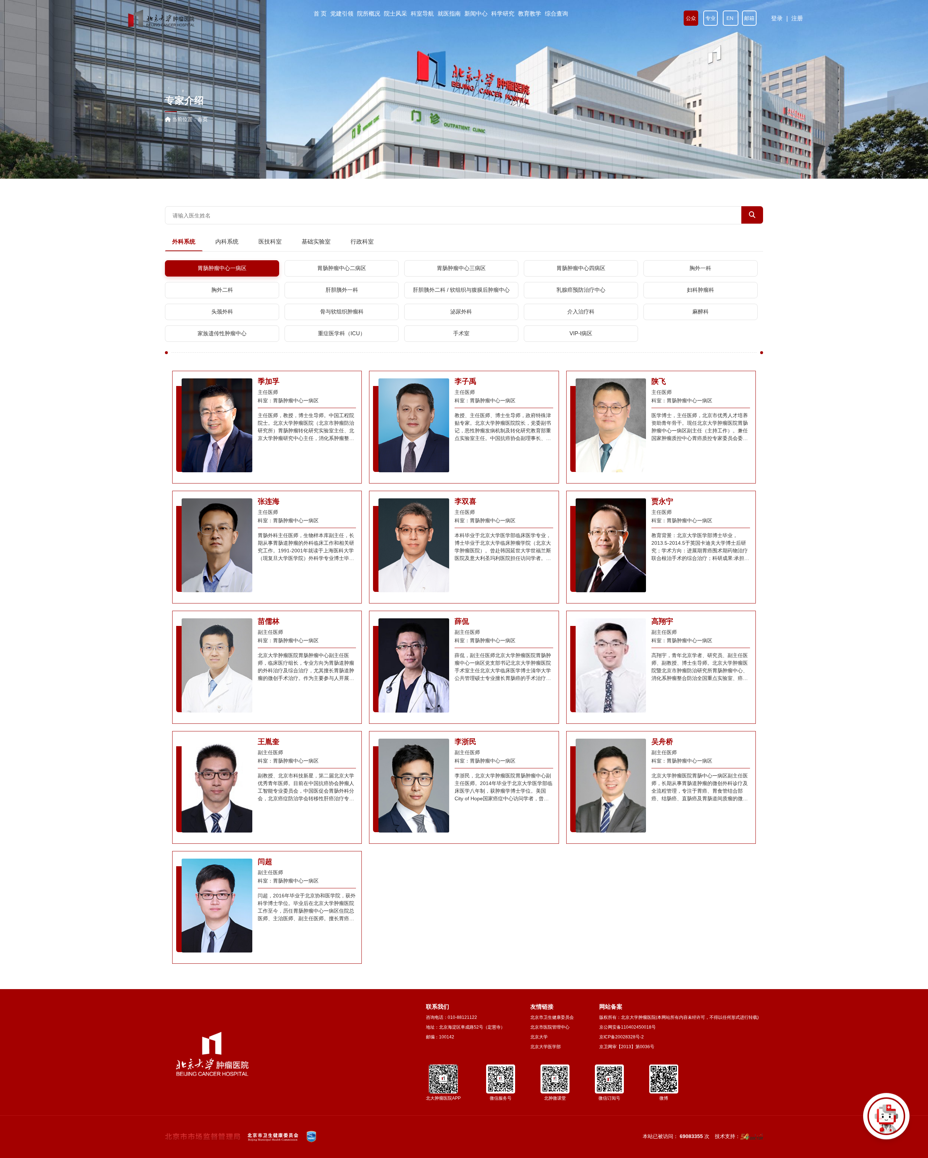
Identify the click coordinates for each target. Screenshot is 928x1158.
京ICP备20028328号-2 (621, 1036)
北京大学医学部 (545, 1046)
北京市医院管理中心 (549, 1027)
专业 (710, 18)
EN (730, 18)
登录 (777, 18)
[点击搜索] (886, 1116)
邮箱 (749, 18)
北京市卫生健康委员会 (552, 1017)
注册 (797, 18)
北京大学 (539, 1036)
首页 (203, 119)
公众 (691, 18)
